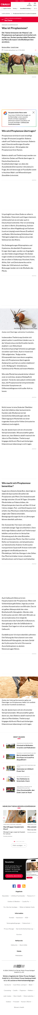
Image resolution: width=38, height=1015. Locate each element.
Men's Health (17, 996)
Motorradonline (28, 996)
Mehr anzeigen (18, 845)
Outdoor (8, 1001)
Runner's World (26, 1001)
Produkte (22, 1)
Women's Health (19, 1007)
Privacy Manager (9, 929)
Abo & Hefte (23, 945)
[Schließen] (33, 112)
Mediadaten (19, 955)
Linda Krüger (15, 47)
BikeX (30, 985)
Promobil (16, 1001)
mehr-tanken (7, 996)
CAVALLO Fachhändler (18, 896)
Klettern (30, 990)
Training (15, 8)
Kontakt (11, 917)
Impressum (19, 917)
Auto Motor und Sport (20, 985)
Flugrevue (23, 990)
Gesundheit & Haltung (25, 8)
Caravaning (7, 990)
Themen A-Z (31, 896)
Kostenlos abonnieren (14, 876)
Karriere (19, 934)
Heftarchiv (14, 945)
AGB (26, 917)
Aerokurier (7, 985)
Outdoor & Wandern (14, 901)
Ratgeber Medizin (7, 8)
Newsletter (5, 896)
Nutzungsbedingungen (13, 923)
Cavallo (15, 990)
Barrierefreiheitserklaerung (24, 929)
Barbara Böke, (6, 47)
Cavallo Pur (25, 901)
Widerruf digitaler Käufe (27, 907)
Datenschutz (26, 923)
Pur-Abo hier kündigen (10, 907)
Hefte (16, 1)
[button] (19, 63)
